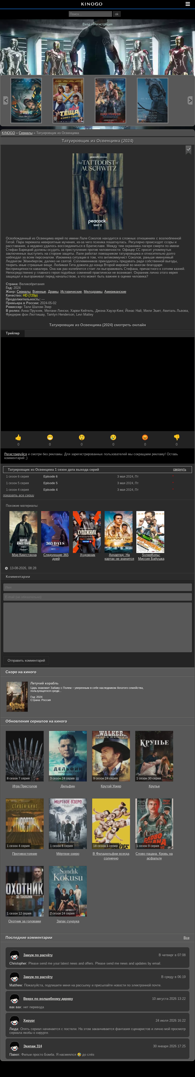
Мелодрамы (93, 291)
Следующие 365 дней (56, 557)
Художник (87, 555)
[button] (188, 150)
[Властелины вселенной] (110, 100)
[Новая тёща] (68, 100)
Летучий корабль (44, 683)
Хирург (29, 1020)
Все (186, 937)
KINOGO (8, 133)
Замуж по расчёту (38, 955)
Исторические (71, 291)
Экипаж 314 (32, 1046)
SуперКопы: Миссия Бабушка (151, 557)
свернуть (179, 469)
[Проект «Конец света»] (26, 100)
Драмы (53, 291)
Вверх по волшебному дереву (48, 999)
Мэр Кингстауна (24, 555)
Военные (39, 291)
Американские (115, 291)
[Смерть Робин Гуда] (152, 100)
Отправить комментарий (26, 660)
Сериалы (25, 133)
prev (5, 100)
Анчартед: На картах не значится (119, 557)
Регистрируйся (15, 454)
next (190, 100)
